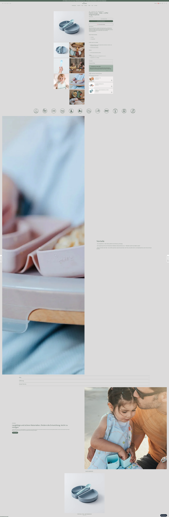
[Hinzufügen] (111, 80)
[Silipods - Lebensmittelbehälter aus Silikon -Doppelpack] (91, 91)
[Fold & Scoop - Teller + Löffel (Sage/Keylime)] (84, 493)
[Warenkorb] (166, 3)
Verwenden (91, 60)
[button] (74, 6)
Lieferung (21, 380)
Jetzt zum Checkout (101, 21)
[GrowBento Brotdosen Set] (91, 85)
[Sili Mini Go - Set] (91, 79)
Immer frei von (22, 384)
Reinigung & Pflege (92, 63)
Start (89, 11)
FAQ (20, 377)
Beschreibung (91, 26)
